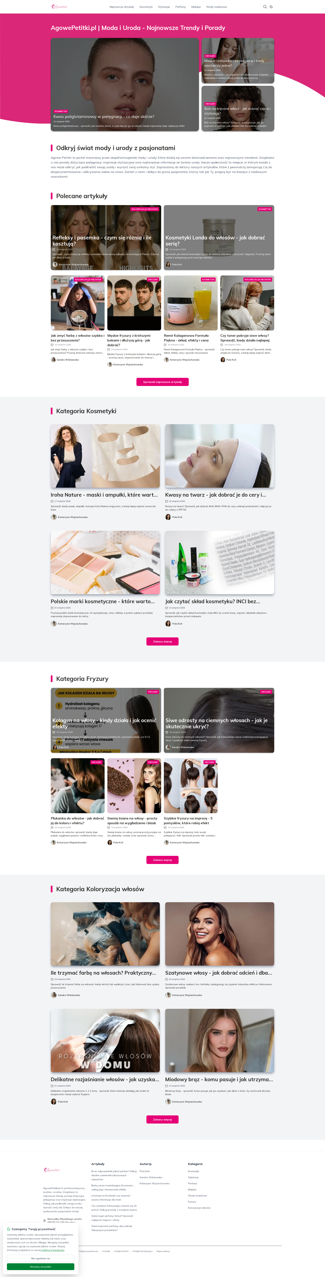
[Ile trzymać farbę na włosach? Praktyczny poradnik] (105, 934)
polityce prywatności (53, 1250)
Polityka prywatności (88, 1251)
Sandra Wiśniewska (183, 747)
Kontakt (106, 1251)
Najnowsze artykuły (122, 6)
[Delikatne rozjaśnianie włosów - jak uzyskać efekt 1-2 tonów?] (105, 1040)
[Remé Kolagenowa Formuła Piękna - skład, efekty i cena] (191, 302)
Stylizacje (164, 6)
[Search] (265, 6)
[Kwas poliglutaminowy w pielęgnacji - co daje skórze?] (125, 84)
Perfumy (180, 6)
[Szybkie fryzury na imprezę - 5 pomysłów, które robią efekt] (191, 785)
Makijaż (196, 6)
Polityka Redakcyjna (143, 1251)
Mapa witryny (163, 1251)
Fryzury (192, 1201)
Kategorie (195, 1164)
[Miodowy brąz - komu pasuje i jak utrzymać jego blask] (219, 1040)
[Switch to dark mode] (271, 7)
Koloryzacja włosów (199, 1207)
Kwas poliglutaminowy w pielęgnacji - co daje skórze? (103, 116)
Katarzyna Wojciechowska (73, 264)
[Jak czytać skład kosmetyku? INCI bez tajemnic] (219, 562)
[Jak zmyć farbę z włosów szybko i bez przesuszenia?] (78, 302)
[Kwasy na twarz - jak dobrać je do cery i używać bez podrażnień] (219, 456)
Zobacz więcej (162, 641)
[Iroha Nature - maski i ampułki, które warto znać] (105, 456)
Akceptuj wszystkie (40, 1266)
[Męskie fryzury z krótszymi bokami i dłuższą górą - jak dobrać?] (134, 302)
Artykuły (97, 1164)
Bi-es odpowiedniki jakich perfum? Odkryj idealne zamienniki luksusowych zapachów (114, 1175)
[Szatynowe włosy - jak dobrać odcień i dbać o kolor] (219, 934)
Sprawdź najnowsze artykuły (162, 382)
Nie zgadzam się (40, 1258)
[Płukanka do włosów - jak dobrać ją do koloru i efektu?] (78, 785)
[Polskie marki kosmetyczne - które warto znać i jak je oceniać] (105, 562)
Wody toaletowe (216, 6)
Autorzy (146, 1164)
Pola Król (177, 264)
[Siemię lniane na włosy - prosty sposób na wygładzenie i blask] (134, 785)
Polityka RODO (121, 1251)
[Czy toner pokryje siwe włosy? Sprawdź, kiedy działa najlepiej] (247, 302)
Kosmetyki (146, 6)
